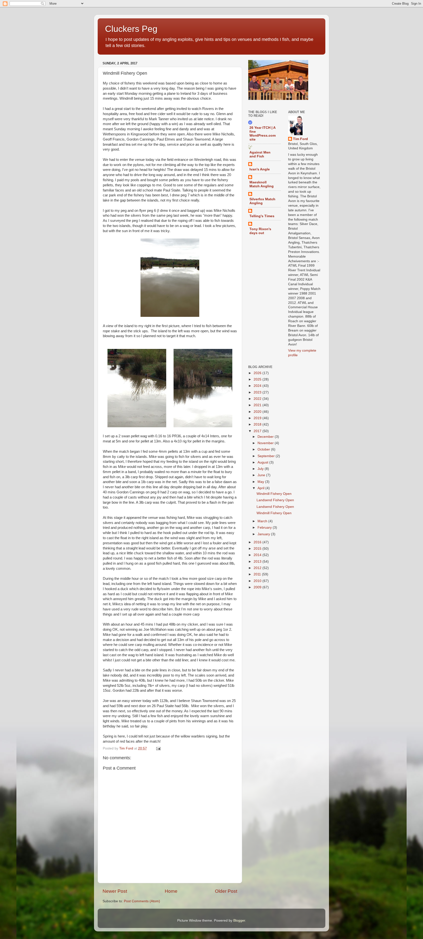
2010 (258, 581)
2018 (258, 424)
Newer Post (115, 891)
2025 (258, 379)
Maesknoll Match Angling (261, 184)
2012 (258, 568)
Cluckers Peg (131, 29)
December (266, 437)
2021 (258, 405)
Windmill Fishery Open (274, 494)
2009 (258, 587)
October (264, 449)
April (261, 488)
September (267, 456)
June (262, 475)
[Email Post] (158, 748)
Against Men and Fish (259, 154)
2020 (258, 412)
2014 (258, 555)
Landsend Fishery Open (275, 500)
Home (171, 891)
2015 (258, 548)
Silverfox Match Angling (262, 201)
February (265, 527)
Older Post (226, 891)
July (261, 469)
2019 (258, 418)
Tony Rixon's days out (260, 231)
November (266, 443)
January (264, 534)
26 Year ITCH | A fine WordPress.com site (262, 133)
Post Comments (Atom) (142, 901)
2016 (258, 542)
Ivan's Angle (259, 169)
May (261, 482)
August (263, 462)
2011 (258, 574)
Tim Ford (300, 139)
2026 (258, 373)
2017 (258, 431)
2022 (258, 399)
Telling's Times (261, 216)
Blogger (239, 920)
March (263, 521)
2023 (258, 392)
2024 (258, 386)
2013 (258, 561)
